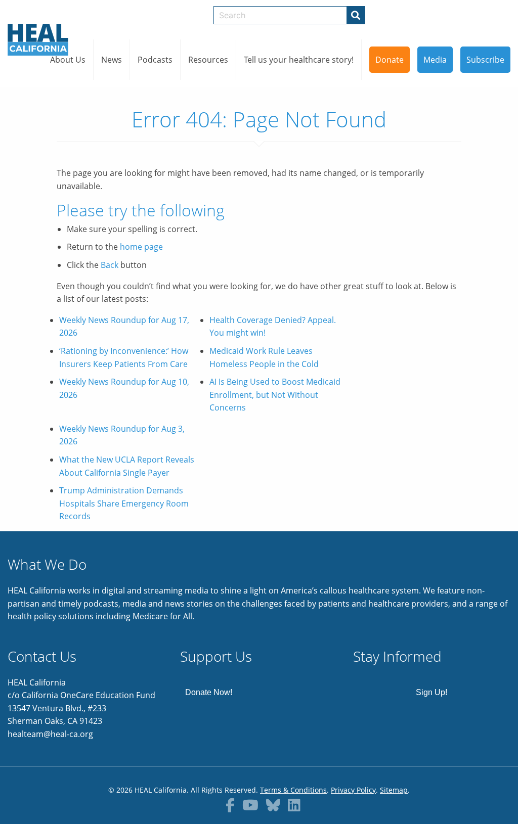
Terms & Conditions (293, 790)
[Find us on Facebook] (230, 804)
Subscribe (485, 59)
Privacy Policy (353, 790)
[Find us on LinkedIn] (294, 804)
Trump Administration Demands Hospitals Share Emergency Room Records (124, 503)
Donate (389, 59)
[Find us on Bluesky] (273, 804)
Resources (208, 59)
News (111, 59)
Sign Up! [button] (431, 692)
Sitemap (394, 790)
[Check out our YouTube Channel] (250, 804)
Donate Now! (208, 692)
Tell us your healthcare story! (299, 59)
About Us (67, 59)
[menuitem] (68, 59)
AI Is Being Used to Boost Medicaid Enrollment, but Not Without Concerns (274, 394)
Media (435, 59)
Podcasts (155, 59)
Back (109, 264)
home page (141, 246)
